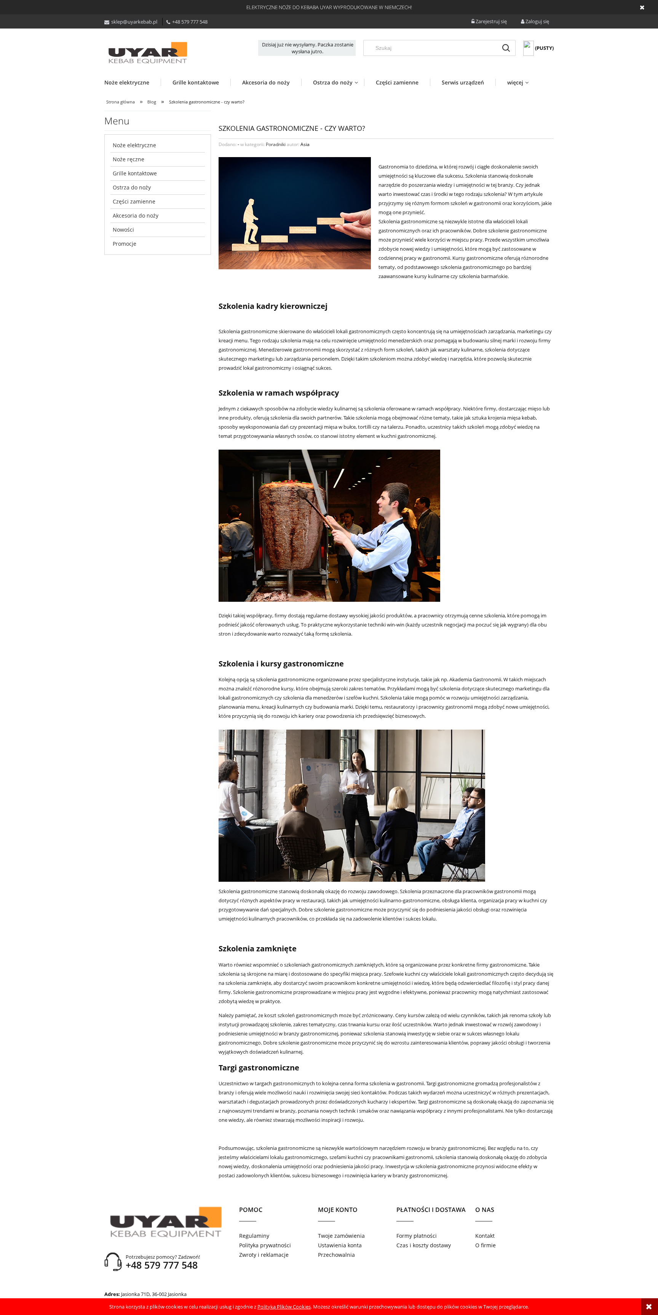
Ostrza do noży (132, 187)
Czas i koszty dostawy (423, 1245)
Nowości (123, 229)
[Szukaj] (506, 48)
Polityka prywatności (265, 1245)
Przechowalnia (336, 1254)
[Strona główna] (147, 52)
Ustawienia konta (340, 1245)
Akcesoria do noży (135, 215)
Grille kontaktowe (135, 173)
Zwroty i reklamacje (264, 1254)
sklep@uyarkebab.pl (134, 21)
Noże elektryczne (134, 145)
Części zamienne (134, 201)
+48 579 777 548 (190, 21)
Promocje (124, 243)
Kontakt (485, 1235)
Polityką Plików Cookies (284, 1306)
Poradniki (276, 144)
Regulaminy (254, 1235)
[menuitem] (132, 82)
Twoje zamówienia (341, 1235)
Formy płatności (416, 1235)
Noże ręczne (128, 159)
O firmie (485, 1245)
